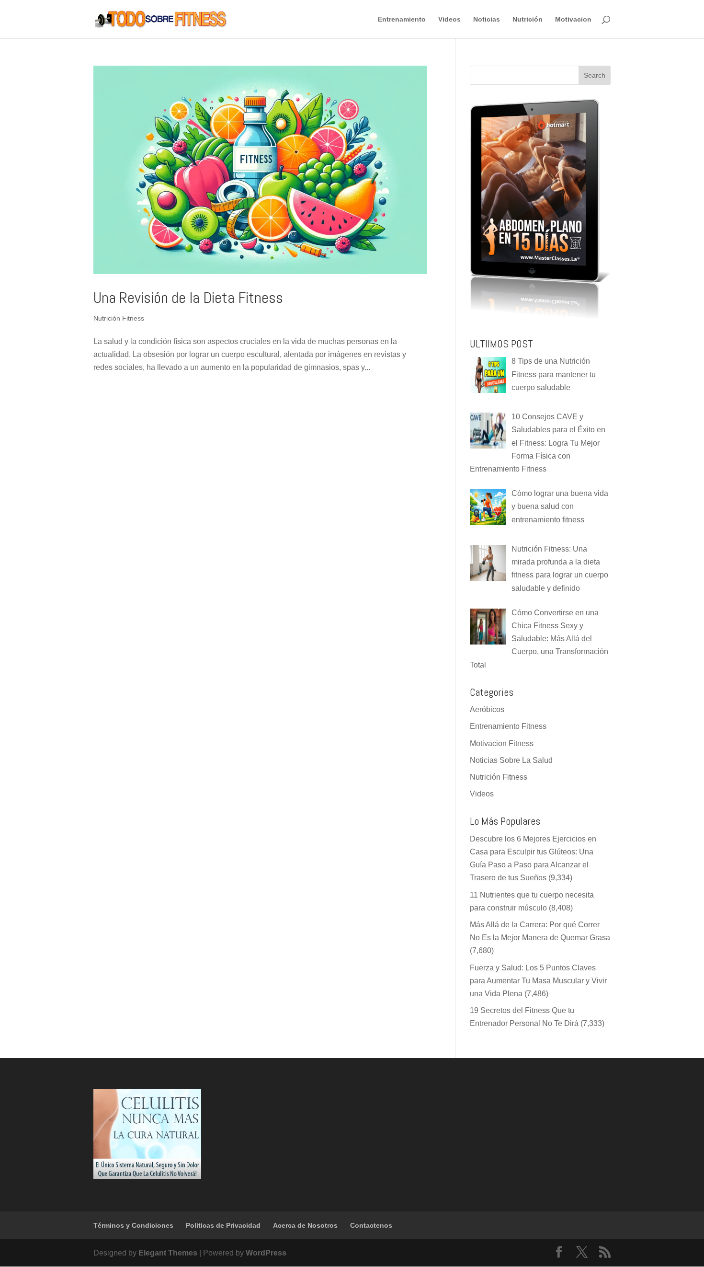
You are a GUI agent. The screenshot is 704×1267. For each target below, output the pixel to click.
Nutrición (527, 19)
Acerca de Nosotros (305, 1225)
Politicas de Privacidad (223, 1225)
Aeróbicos (487, 709)
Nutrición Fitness (118, 318)
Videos (449, 19)
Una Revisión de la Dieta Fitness (188, 297)
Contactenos (371, 1225)
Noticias (486, 19)
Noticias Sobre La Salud (511, 760)
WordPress (266, 1253)
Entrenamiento (402, 19)
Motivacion (573, 19)
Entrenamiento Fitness (508, 726)
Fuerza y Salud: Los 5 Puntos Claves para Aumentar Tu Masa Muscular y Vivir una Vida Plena (538, 981)
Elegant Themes (167, 1253)
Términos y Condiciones (133, 1225)
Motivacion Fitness (502, 743)
